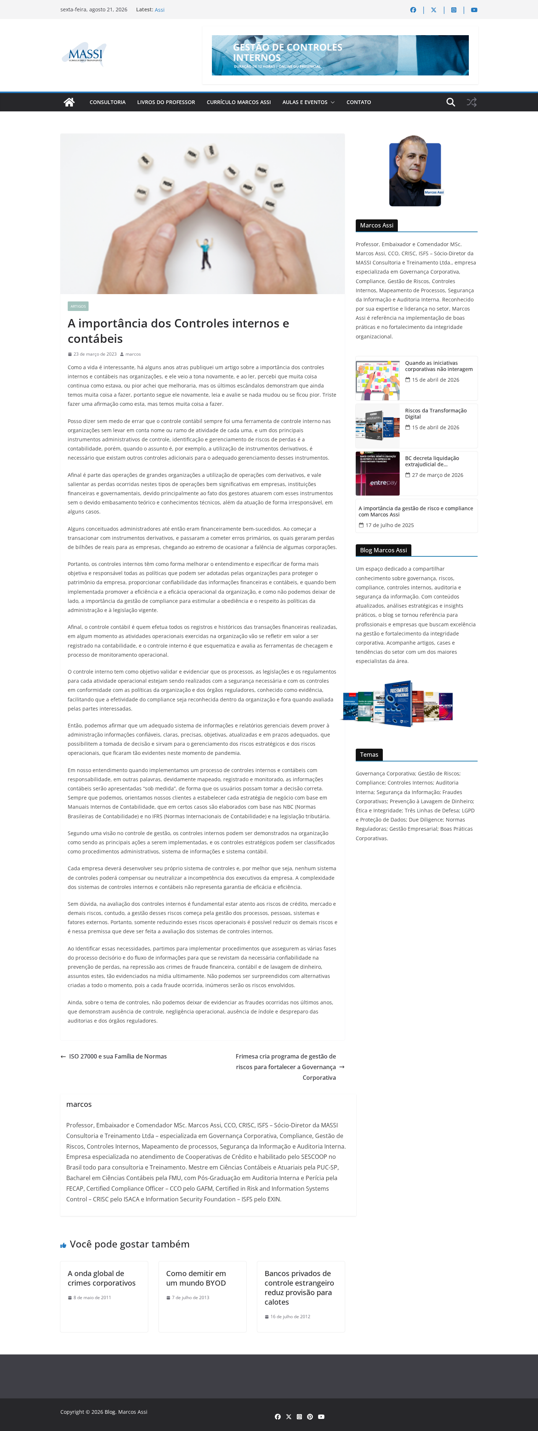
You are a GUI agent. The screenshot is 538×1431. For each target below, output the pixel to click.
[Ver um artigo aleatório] (472, 102)
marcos (133, 354)
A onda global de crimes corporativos (102, 1278)
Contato (359, 102)
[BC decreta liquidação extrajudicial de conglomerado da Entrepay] (378, 474)
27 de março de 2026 (437, 474)
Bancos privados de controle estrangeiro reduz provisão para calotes (299, 1287)
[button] (331, 102)
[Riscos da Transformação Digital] (378, 426)
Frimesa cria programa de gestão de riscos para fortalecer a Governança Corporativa (286, 1067)
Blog (110, 1411)
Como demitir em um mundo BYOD (196, 1278)
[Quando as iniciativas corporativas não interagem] (378, 378)
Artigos (78, 306)
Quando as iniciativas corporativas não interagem (439, 366)
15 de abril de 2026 (435, 379)
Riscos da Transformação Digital (436, 414)
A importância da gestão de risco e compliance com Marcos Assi (416, 511)
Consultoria (108, 102)
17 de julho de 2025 (390, 525)
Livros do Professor (166, 102)
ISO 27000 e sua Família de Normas (118, 1056)
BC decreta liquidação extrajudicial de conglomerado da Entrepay (438, 461)
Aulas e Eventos (305, 102)
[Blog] (69, 102)
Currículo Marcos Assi (239, 102)
